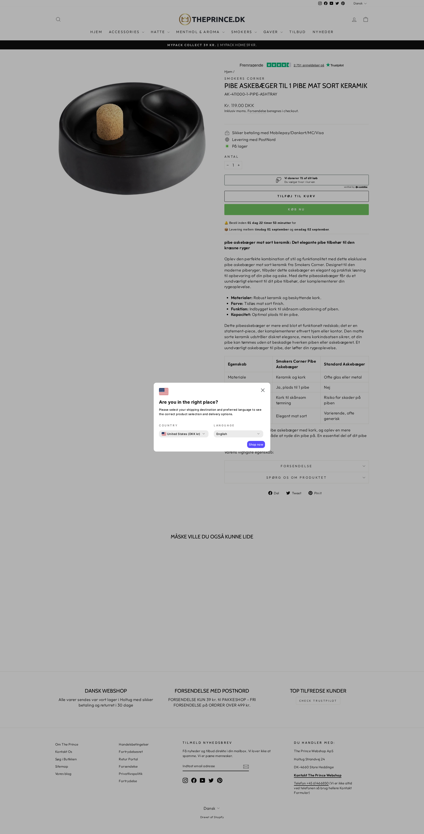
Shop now (256, 444)
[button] (263, 391)
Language (224, 425)
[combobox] (181, 434)
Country (168, 425)
